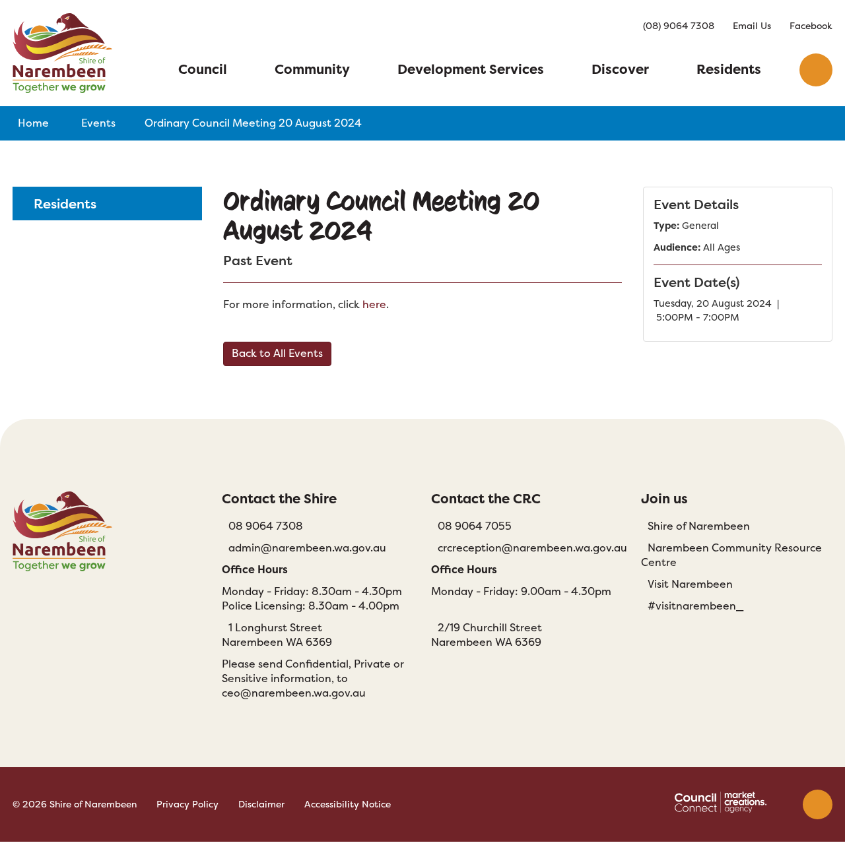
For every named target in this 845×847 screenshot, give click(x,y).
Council (202, 69)
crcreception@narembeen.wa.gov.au (532, 548)
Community (312, 69)
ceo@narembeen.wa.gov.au (294, 693)
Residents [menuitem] (65, 203)
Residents (728, 69)
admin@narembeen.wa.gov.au (307, 548)
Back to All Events (277, 353)
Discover (620, 69)
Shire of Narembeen (699, 526)
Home (33, 123)
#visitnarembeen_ (695, 606)
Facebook (811, 26)
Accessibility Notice (347, 804)
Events (98, 123)
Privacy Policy (187, 804)
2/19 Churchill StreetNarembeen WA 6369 (486, 635)
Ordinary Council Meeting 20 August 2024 (253, 123)
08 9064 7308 (265, 526)
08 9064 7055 (475, 526)
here (374, 304)
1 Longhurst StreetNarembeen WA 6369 (277, 635)
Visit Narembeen (690, 584)
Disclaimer (261, 804)
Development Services (470, 69)
